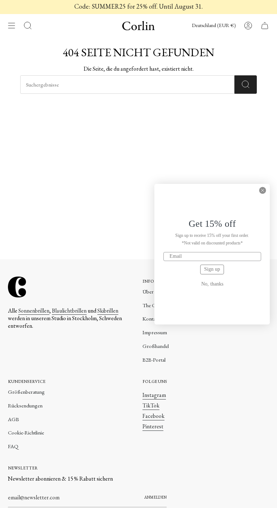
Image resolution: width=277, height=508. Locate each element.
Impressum (154, 332)
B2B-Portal (154, 359)
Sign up (212, 269)
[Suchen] (245, 84)
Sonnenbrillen (33, 310)
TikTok (150, 405)
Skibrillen (107, 310)
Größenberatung (26, 391)
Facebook (153, 416)
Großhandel (155, 346)
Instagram (154, 395)
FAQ (13, 446)
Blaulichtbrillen (69, 310)
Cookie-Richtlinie (26, 432)
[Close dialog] (262, 190)
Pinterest (152, 426)
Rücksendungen (25, 405)
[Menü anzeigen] (11, 25)
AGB (13, 419)
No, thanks (212, 284)
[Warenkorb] (264, 25)
